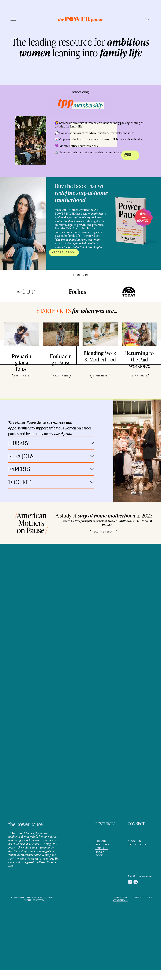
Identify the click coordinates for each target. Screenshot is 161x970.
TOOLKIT (101, 852)
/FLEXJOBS (102, 845)
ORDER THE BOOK (64, 252)
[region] (80, 292)
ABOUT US (134, 841)
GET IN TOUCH (137, 845)
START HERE (21, 376)
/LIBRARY (101, 841)
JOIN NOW (127, 155)
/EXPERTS (101, 848)
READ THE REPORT (103, 532)
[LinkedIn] (135, 882)
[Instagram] (130, 882)
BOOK (99, 856)
